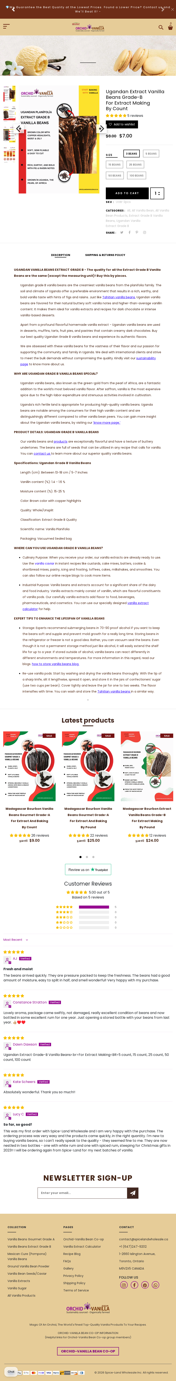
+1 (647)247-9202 (133, 1246)
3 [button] (93, 857)
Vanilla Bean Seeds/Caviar (27, 1273)
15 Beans (114, 164)
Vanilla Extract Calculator (82, 1246)
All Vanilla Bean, (143, 210)
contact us (42, 453)
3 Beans (131, 153)
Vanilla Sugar (17, 1288)
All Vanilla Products (21, 1295)
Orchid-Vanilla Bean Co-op (83, 1239)
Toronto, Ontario (131, 1261)
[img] (13, 952)
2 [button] (87, 857)
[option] (9, 95)
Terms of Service (76, 1290)
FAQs (67, 1261)
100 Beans (137, 175)
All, (129, 210)
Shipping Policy (74, 1283)
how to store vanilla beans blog (55, 664)
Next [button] (100, 128)
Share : (111, 232)
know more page (106, 422)
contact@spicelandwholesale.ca (143, 1239)
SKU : (110, 202)
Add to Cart (127, 193)
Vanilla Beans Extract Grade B (29, 1246)
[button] (116, 115)
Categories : (115, 210)
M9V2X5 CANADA (131, 1268)
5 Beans (151, 153)
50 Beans (114, 175)
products (60, 441)
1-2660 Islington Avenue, (137, 1254)
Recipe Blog (71, 1254)
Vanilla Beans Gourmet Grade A (31, 1239)
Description (60, 255)
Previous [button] (17, 128)
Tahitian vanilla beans (118, 297)
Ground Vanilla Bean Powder (28, 1266)
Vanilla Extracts (19, 1281)
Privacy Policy (73, 1276)
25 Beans (135, 164)
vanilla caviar (44, 563)
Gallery (68, 1268)
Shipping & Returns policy (105, 255)
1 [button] (81, 857)
